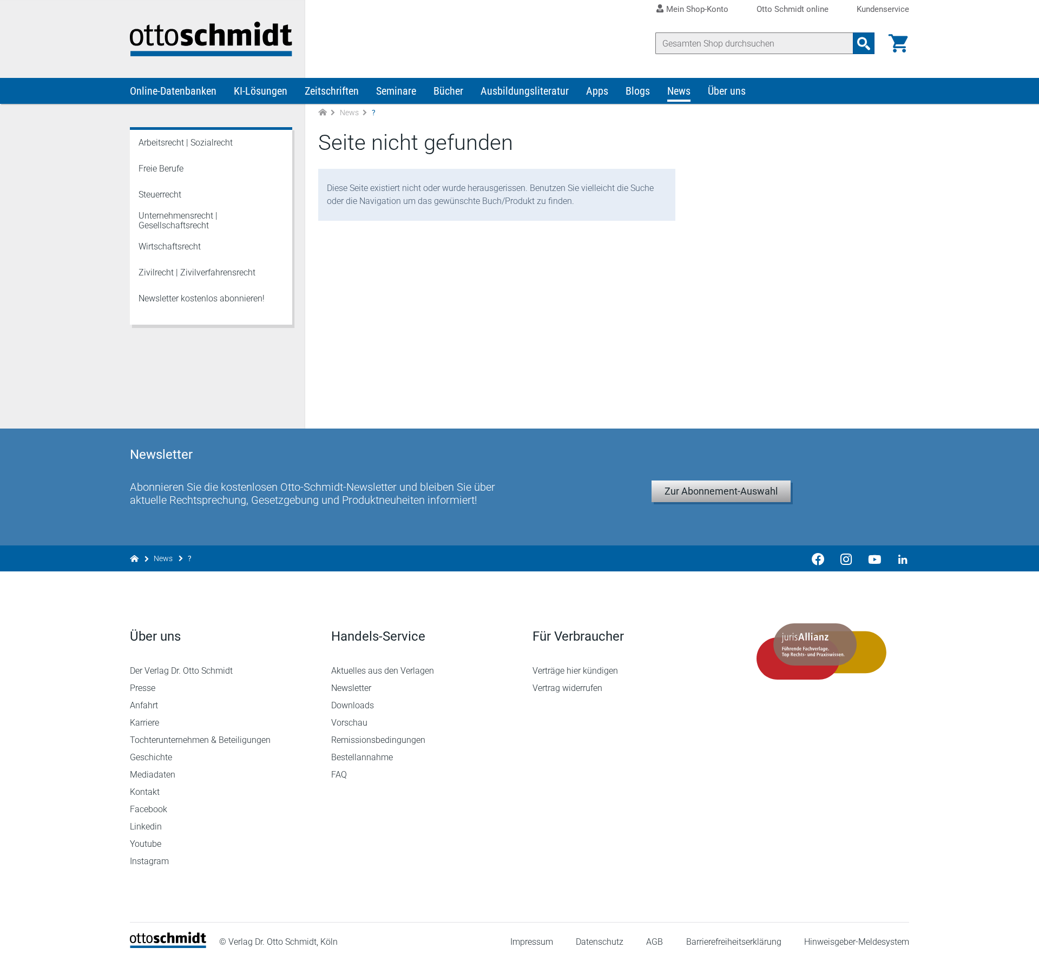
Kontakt (145, 792)
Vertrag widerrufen (567, 688)
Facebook (148, 809)
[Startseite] (168, 945)
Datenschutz (599, 942)
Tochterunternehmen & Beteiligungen (200, 740)
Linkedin (146, 826)
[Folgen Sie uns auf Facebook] (818, 558)
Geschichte (151, 757)
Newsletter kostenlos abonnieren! (202, 298)
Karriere (144, 723)
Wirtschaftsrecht (170, 246)
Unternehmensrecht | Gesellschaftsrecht (178, 220)
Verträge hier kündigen (575, 671)
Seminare (396, 90)
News (679, 90)
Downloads (352, 705)
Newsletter (351, 688)
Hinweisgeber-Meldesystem (856, 942)
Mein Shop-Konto (697, 9)
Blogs (638, 90)
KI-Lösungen (260, 90)
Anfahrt (144, 705)
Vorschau (349, 723)
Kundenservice (883, 9)
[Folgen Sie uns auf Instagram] (846, 558)
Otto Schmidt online (792, 9)
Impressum (531, 942)
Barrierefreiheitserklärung (733, 942)
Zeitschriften (332, 90)
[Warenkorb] (898, 43)
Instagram (149, 861)
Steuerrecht (160, 194)
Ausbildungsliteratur (525, 90)
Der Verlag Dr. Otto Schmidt (181, 671)
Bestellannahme (362, 757)
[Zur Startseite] (322, 113)
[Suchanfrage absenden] (863, 43)
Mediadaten (152, 774)
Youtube (145, 844)
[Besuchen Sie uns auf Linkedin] (899, 558)
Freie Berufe (161, 168)
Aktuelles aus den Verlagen (382, 671)
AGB (654, 942)
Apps (597, 90)
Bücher (448, 90)
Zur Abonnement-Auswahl (721, 491)
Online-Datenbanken (173, 90)
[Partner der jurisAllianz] (821, 651)
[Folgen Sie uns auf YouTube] (874, 558)
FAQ (339, 774)
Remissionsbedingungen (378, 740)
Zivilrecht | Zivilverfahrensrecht (197, 272)
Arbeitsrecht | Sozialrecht (186, 142)
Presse (142, 688)
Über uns (727, 90)
